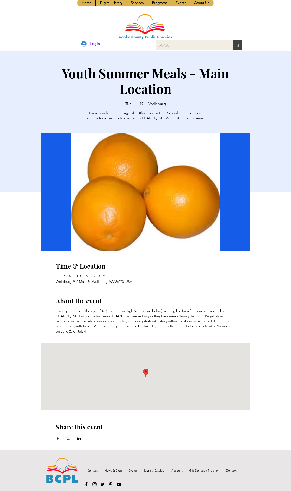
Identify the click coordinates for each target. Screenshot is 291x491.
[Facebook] (86, 484)
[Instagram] (94, 484)
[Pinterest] (110, 484)
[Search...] (237, 45)
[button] (137, 3)
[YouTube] (118, 484)
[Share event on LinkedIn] (79, 438)
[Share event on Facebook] (58, 438)
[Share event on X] (68, 438)
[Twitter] (102, 484)
